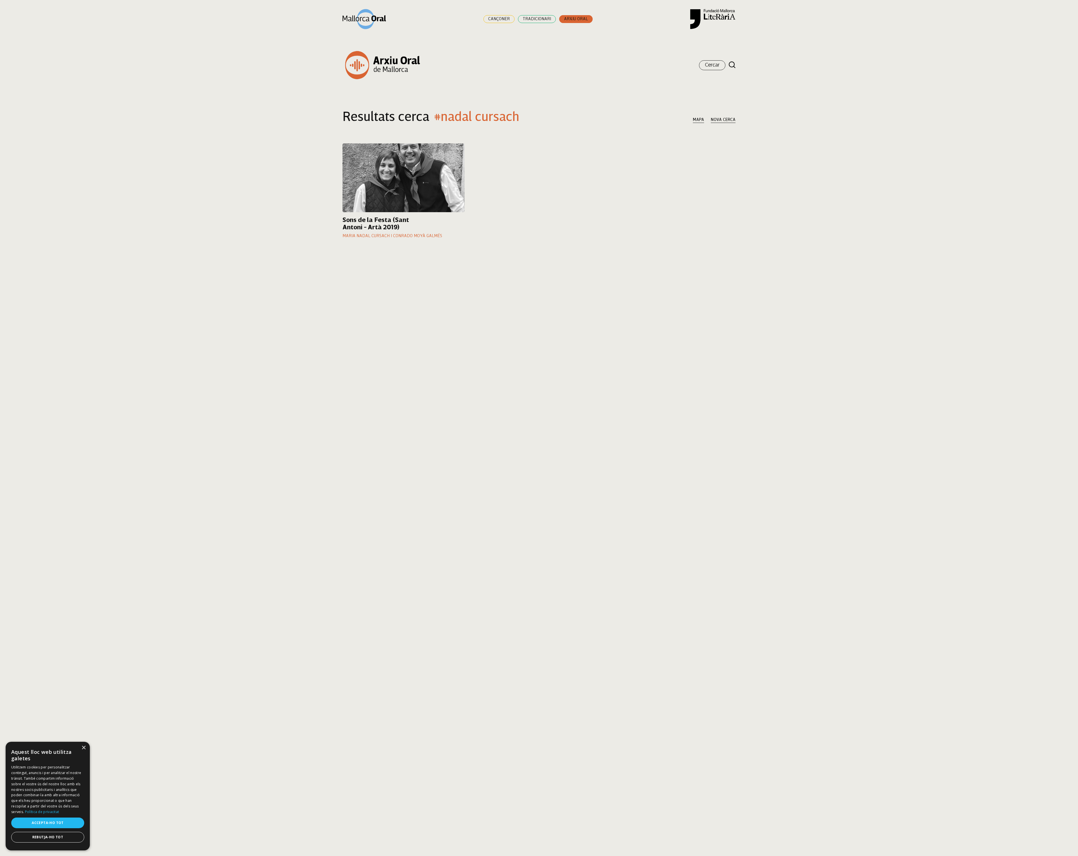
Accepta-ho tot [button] (48, 822)
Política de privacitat (42, 811)
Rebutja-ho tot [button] (47, 837)
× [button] (83, 748)
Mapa (698, 120)
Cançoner (499, 19)
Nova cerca (723, 120)
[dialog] (48, 796)
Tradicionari (537, 19)
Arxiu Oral (576, 19)
